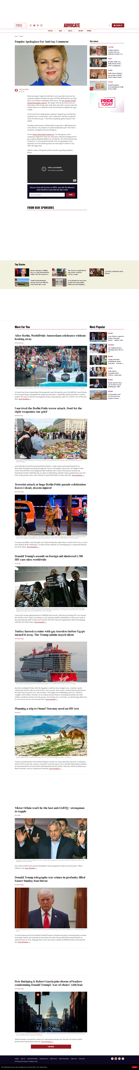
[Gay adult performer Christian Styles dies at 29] (98, 348)
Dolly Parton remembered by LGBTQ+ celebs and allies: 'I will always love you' (116, 375)
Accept (134, 1067)
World (21, 36)
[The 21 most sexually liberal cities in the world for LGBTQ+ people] (59, 272)
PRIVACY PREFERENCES (64, 1059)
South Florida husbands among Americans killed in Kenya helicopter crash (39, 282)
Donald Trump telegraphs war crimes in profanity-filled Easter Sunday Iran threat (50, 879)
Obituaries (111, 345)
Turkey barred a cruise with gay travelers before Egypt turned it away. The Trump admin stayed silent (50, 633)
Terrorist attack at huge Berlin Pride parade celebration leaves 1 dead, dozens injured (50, 486)
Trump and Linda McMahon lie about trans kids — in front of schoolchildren (115, 362)
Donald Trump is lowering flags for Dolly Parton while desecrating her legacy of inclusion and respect (116, 89)
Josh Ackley (18, 815)
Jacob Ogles (18, 563)
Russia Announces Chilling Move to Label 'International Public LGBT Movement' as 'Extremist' (39, 273)
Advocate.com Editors (24, 89)
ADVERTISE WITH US (44, 1059)
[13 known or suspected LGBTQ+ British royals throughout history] (96, 272)
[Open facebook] (30, 25)
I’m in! (70, 195)
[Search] (110, 25)
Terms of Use (43, 1067)
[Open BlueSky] (34, 25)
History (80, 31)
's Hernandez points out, (43, 134)
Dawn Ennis (18, 712)
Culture (110, 368)
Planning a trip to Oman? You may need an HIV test (47, 708)
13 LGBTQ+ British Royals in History (114, 272)
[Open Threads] (38, 25)
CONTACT (17, 1059)
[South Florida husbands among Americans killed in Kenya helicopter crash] (22, 282)
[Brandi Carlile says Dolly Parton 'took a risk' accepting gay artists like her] (98, 62)
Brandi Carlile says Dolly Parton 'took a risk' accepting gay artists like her (114, 65)
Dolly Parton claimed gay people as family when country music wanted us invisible (115, 76)
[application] (107, 102)
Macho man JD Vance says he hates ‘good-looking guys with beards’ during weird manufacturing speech (115, 387)
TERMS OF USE (74, 1059)
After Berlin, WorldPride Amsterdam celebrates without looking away (50, 337)
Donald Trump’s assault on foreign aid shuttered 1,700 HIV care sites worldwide (49, 557)
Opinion (89, 31)
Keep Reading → (25, 399)
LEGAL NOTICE (82, 1059)
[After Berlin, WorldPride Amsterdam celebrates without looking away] (51, 366)
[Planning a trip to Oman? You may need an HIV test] (51, 735)
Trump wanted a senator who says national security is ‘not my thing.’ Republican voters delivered (115, 54)
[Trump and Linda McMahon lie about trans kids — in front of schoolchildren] (98, 360)
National (110, 333)
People (110, 58)
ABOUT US (23, 1059)
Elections (111, 47)
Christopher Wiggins (20, 491)
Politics (50, 31)
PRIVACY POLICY (53, 1059)
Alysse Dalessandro (20, 343)
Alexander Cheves (19, 415)
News (60, 31)
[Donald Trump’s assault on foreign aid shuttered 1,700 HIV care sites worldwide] (51, 586)
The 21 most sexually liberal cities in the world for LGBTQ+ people (77, 272)
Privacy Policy (32, 1067)
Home (16, 36)
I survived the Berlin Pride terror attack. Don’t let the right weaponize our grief (48, 410)
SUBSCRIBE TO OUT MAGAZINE (19, 25)
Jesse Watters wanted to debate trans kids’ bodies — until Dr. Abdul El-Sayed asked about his (116, 340)
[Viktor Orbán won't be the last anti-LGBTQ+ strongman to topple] (51, 838)
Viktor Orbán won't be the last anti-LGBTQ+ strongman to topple (49, 809)
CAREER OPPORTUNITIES (32, 1059)
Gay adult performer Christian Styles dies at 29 (115, 350)
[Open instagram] (41, 25)
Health (70, 31)
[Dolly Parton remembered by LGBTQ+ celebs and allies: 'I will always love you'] (98, 371)
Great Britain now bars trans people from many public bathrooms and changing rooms (77, 283)
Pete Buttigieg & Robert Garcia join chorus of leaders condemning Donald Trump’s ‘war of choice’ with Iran (49, 983)
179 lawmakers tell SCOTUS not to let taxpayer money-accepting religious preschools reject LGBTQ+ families (114, 399)
